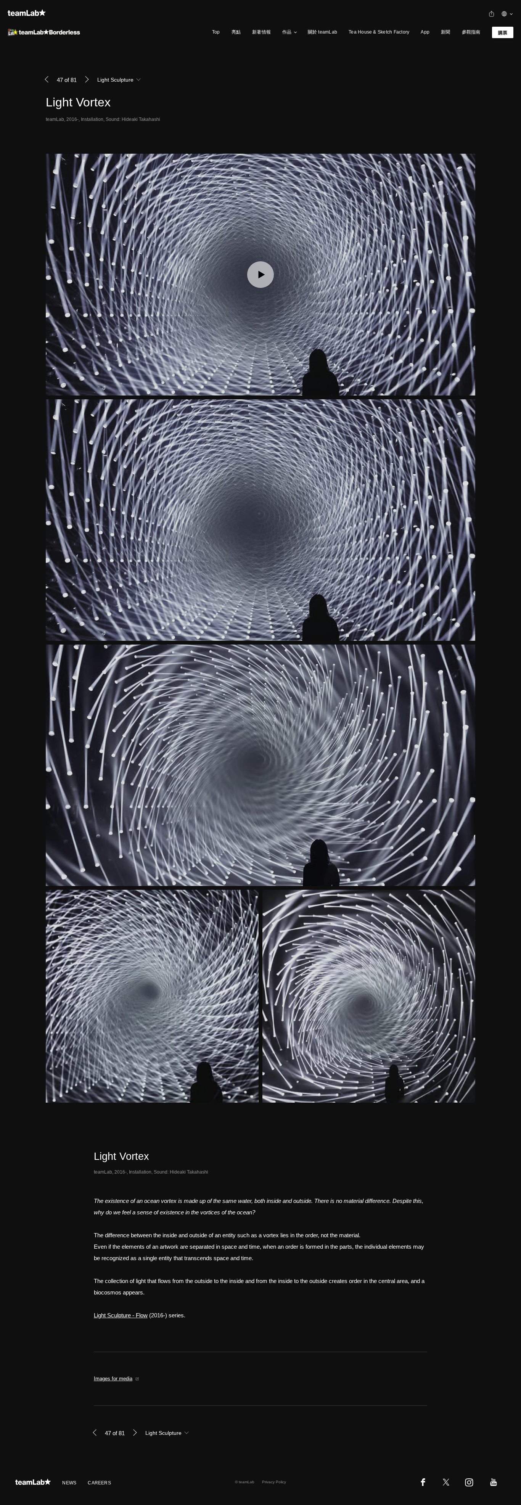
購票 (502, 32)
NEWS (69, 1483)
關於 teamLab (322, 32)
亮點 (236, 32)
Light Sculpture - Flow (121, 1315)
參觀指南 (471, 32)
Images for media (113, 1378)
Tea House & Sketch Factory (379, 32)
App (425, 32)
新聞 (445, 32)
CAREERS (99, 1483)
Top (216, 32)
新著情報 (261, 32)
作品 (286, 32)
